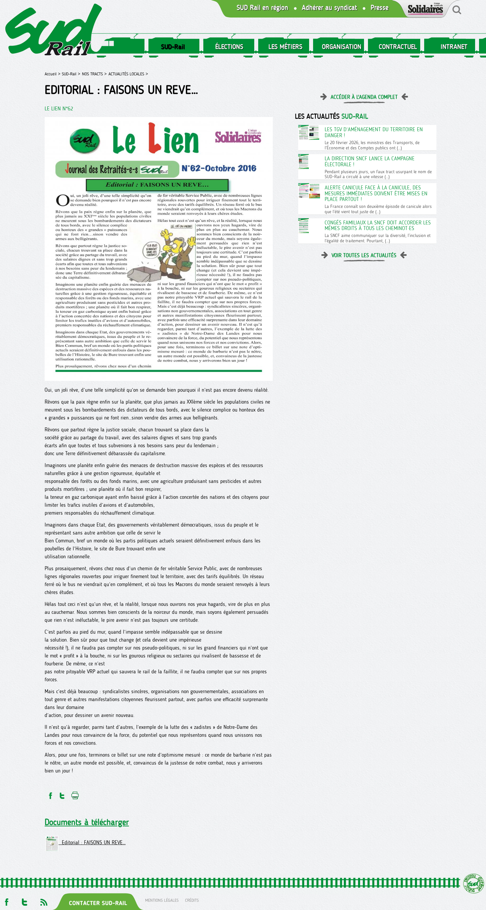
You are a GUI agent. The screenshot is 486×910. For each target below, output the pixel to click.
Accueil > (53, 73)
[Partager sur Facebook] (50, 794)
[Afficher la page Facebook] (6, 900)
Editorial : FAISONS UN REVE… (92, 842)
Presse (379, 8)
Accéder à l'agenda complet (364, 97)
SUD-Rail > (71, 73)
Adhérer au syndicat (329, 8)
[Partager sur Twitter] (62, 794)
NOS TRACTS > (94, 73)
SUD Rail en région (262, 8)
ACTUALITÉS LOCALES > (128, 73)
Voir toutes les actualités (364, 255)
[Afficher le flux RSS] (43, 900)
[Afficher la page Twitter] (25, 900)
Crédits (192, 900)
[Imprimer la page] (75, 794)
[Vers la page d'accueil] (54, 31)
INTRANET (454, 47)
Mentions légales (162, 900)
